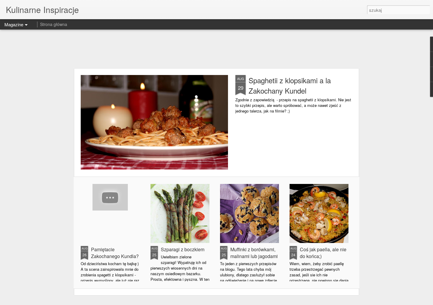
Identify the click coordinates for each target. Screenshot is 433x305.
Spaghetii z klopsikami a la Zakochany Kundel (290, 85)
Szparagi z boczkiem (182, 249)
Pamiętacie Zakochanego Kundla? (115, 253)
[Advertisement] (216, 48)
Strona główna (53, 24)
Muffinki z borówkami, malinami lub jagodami (254, 253)
